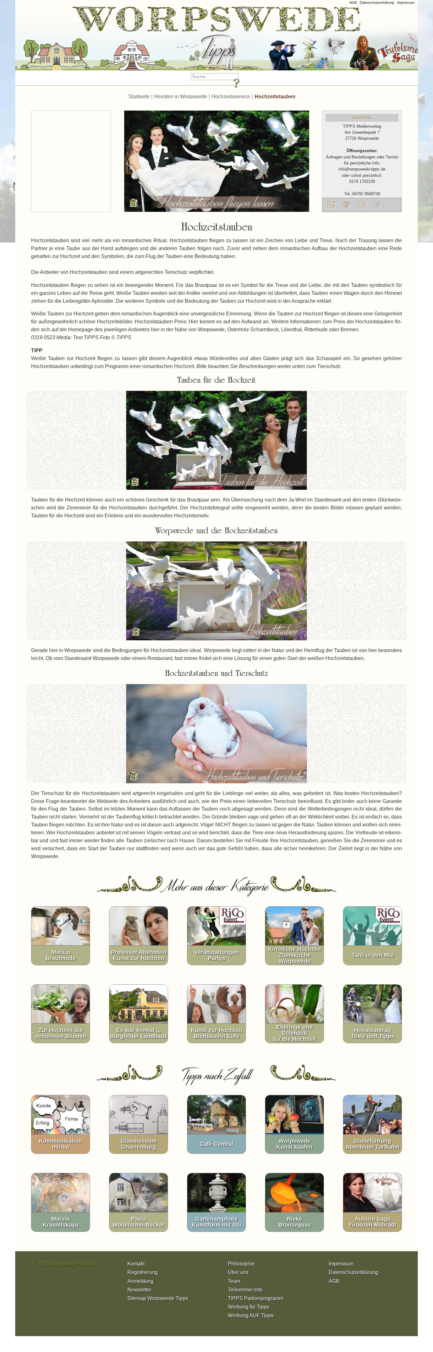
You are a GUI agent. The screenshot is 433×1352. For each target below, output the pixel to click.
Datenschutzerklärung (377, 2)
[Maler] (201, 41)
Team (234, 1281)
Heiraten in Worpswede (180, 96)
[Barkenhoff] (114, 41)
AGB (353, 2)
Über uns (238, 1272)
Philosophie (241, 1263)
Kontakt (136, 1263)
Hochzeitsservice (230, 96)
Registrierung (142, 1272)
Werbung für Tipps (248, 1307)
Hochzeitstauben (275, 96)
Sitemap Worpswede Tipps (157, 1298)
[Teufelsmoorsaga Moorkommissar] (286, 41)
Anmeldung (140, 1281)
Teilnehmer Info (245, 1289)
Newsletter (139, 1289)
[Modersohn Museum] (36, 41)
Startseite (139, 96)
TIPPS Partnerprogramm (255, 1298)
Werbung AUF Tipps (251, 1315)
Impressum (406, 2)
